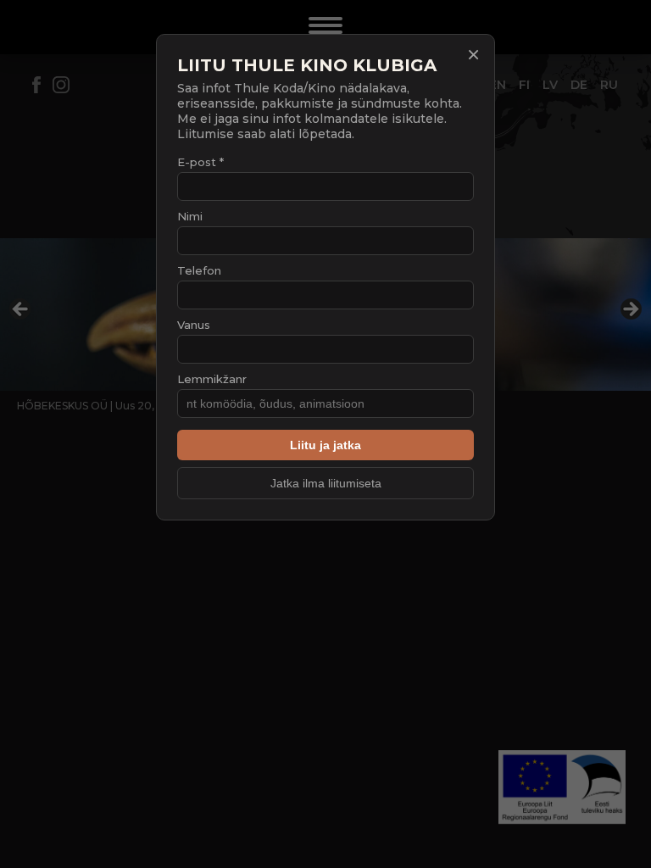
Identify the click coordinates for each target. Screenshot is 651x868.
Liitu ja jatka (325, 445)
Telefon (199, 270)
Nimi (190, 216)
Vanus (193, 324)
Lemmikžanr (212, 379)
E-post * (200, 162)
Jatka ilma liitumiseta (325, 483)
